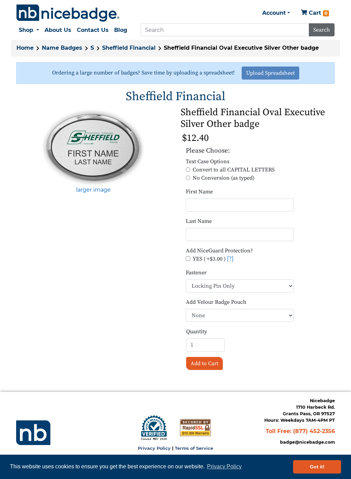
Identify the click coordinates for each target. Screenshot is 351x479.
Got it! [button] (317, 466)
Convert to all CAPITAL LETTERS (234, 169)
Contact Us (93, 30)
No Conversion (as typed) (223, 178)
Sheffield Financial (129, 48)
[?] (230, 258)
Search (321, 29)
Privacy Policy (154, 448)
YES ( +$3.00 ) (209, 258)
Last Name (199, 221)
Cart (317, 13)
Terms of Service (194, 448)
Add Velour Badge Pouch (216, 302)
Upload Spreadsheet (270, 73)
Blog (120, 30)
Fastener (196, 272)
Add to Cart (204, 363)
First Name (199, 191)
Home (25, 48)
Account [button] (274, 13)
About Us (58, 30)
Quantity (196, 331)
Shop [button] (27, 30)
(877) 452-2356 (314, 431)
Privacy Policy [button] (224, 466)
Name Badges (62, 48)
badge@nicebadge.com (307, 442)
